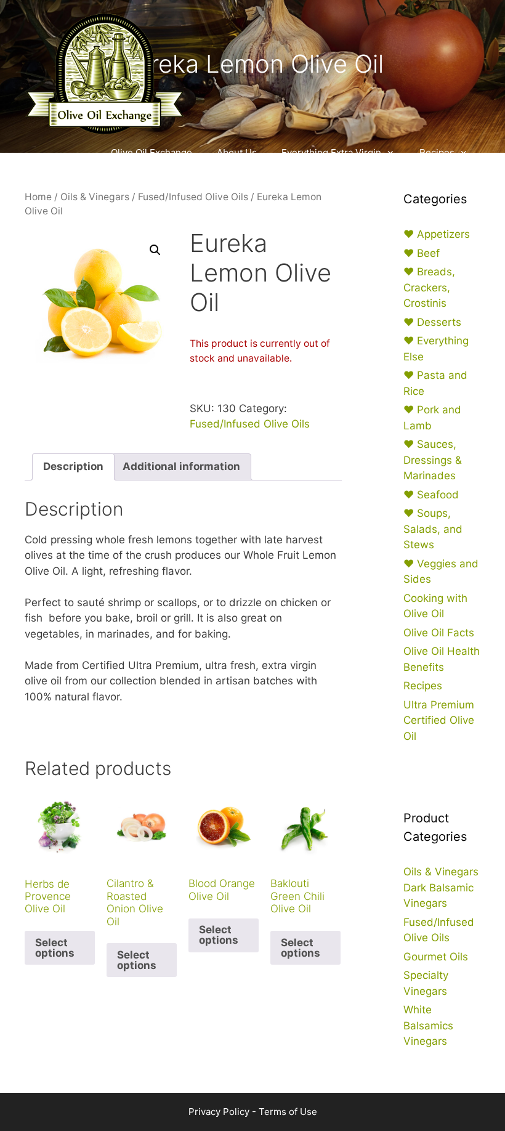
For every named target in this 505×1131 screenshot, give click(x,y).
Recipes (436, 152)
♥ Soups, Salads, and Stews (433, 529)
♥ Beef (421, 253)
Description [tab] (73, 466)
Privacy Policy (218, 1111)
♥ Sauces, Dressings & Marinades (432, 460)
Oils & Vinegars (94, 197)
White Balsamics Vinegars (428, 1025)
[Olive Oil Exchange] (105, 73)
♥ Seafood (431, 494)
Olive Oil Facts (438, 632)
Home (38, 197)
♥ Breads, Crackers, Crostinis (429, 287)
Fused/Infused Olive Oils (193, 197)
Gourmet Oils (435, 957)
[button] (155, 250)
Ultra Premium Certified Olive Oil (438, 720)
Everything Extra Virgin (331, 152)
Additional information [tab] (181, 466)
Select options (55, 947)
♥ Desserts (432, 322)
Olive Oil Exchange (151, 152)
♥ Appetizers (436, 234)
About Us (237, 152)
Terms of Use (288, 1111)
